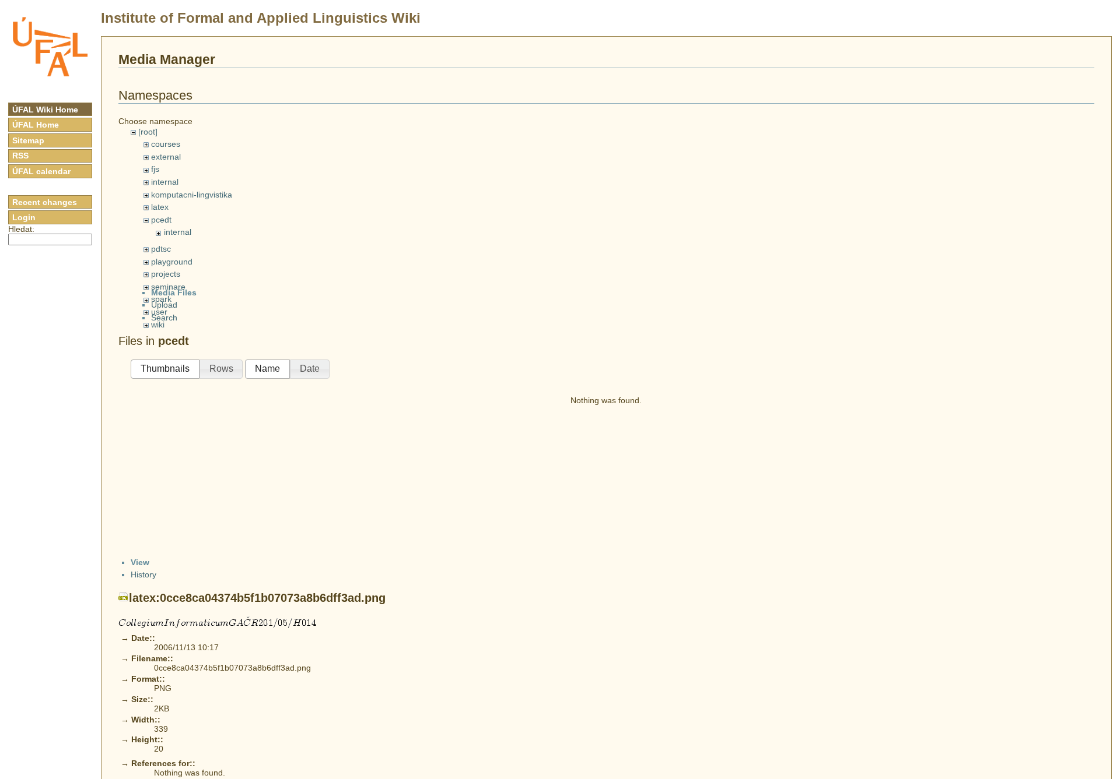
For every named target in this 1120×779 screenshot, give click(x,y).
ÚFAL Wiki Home (45, 109)
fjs (155, 169)
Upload (164, 304)
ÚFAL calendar (41, 171)
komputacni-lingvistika (191, 194)
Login (24, 217)
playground (171, 261)
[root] (148, 131)
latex (160, 207)
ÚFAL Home (35, 124)
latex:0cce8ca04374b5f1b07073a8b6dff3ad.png (257, 597)
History (143, 574)
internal (164, 181)
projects (165, 274)
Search (164, 317)
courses (165, 144)
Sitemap (28, 140)
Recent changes (44, 202)
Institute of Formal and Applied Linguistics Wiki (261, 18)
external (166, 156)
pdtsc (161, 248)
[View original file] (217, 621)
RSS (20, 155)
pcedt (161, 219)
